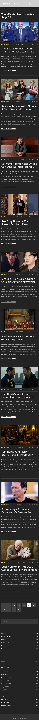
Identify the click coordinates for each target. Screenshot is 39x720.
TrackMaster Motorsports (18, 3)
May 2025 (19, 696)
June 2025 (19, 693)
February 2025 (19, 705)
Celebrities (19, 658)
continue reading (8, 71)
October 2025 (19, 681)
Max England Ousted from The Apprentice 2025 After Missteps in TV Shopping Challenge (17, 50)
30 (4, 609)
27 (24, 605)
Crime (19, 652)
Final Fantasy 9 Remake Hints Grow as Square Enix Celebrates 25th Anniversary (18, 338)
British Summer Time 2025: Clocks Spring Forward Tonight (19, 568)
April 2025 (19, 699)
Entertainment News (19, 655)
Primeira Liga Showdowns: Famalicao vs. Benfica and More (16, 511)
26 (19, 605)
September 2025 (19, 684)
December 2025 (19, 675)
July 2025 (19, 690)
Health (19, 661)
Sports (19, 633)
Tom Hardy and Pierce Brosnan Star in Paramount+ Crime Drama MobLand (17, 453)
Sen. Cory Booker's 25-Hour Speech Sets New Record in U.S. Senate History (17, 223)
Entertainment (19, 636)
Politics (19, 646)
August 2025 (19, 687)
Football (19, 640)
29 (34, 605)
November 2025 (19, 678)
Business (19, 649)
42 (19, 609)
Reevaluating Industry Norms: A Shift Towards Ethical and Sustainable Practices (18, 108)
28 (29, 605)
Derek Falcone (5, 44)
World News (19, 643)
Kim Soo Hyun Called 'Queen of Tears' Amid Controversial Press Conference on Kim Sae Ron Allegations (18, 280)
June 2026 (19, 672)
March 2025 (19, 702)
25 (14, 605)
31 (8, 609)
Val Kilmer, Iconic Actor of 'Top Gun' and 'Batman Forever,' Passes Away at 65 (19, 165)
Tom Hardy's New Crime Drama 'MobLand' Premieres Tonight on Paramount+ (17, 395)
